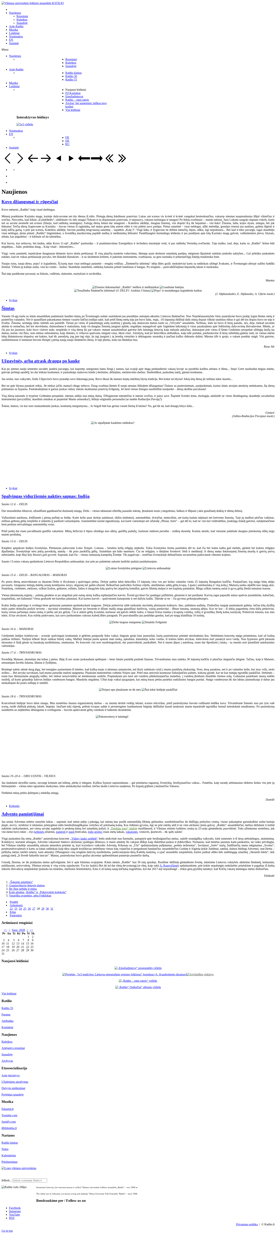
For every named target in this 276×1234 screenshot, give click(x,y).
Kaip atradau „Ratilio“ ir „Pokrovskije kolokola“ (37, 892)
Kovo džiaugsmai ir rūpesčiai (30, 201)
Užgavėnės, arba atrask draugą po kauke (41, 360)
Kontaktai (7, 1027)
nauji (72, 831)
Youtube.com (9, 1115)
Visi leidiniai (9, 993)
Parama (6, 1014)
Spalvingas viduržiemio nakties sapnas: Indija (46, 496)
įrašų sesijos (95, 831)
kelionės (39, 831)
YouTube (14, 1214)
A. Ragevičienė (169, 865)
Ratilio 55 (7, 1008)
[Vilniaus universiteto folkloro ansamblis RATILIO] (33, 3)
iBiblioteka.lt (9, 1128)
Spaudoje (7, 1054)
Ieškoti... (7, 1180)
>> (31, 930)
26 (29, 908)
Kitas (13, 912)
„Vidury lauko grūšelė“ (84, 838)
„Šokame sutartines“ (21, 882)
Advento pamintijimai (23, 813)
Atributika (8, 1020)
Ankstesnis (16, 905)
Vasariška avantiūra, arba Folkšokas (30, 895)
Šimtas (8, 308)
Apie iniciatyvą (11, 1075)
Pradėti (14, 901)
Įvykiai (13, 300)
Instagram (15, 1211)
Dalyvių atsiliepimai (13, 1088)
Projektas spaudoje (13, 1094)
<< (5, 930)
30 (47, 908)
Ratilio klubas (10, 1142)
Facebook (15, 1207)
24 (20, 908)
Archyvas (7, 1060)
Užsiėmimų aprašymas (15, 1081)
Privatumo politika (247, 1224)
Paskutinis (16, 915)
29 (42, 908)
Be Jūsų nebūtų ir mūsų (23, 888)
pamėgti (61, 831)
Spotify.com (9, 1121)
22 (11, 908)
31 (51, 908)
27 (33, 908)
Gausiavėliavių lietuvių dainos (27, 885)
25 (24, 908)
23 (15, 908)
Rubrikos (7, 1041)
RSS (11, 1218)
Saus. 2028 (18, 930)
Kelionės (14, 806)
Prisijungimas (9, 1161)
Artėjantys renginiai (13, 1048)
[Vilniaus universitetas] (19, 1168)
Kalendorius (9, 1155)
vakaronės (132, 831)
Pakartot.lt (8, 1109)
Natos (5, 1149)
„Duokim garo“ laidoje (123, 828)
